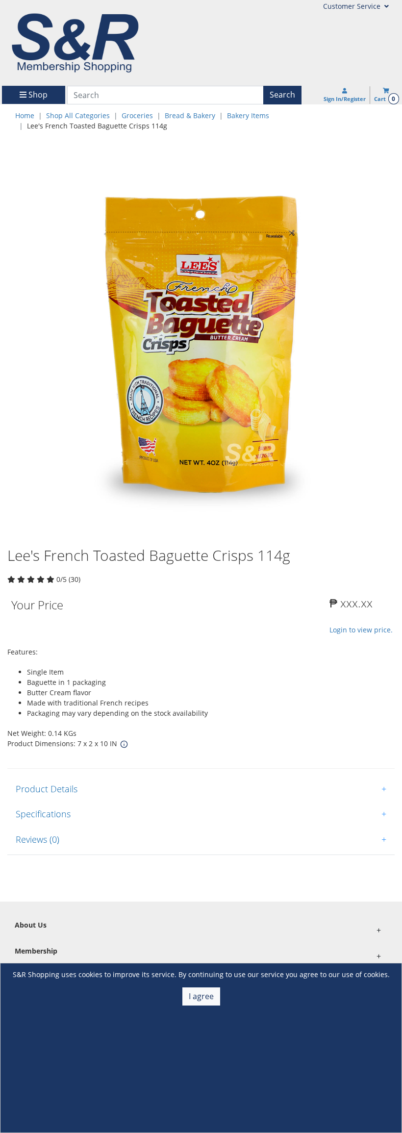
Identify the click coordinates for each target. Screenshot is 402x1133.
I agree (201, 996)
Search (282, 94)
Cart (384, 99)
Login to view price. (361, 629)
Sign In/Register (345, 98)
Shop (37, 94)
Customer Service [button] (352, 6)
